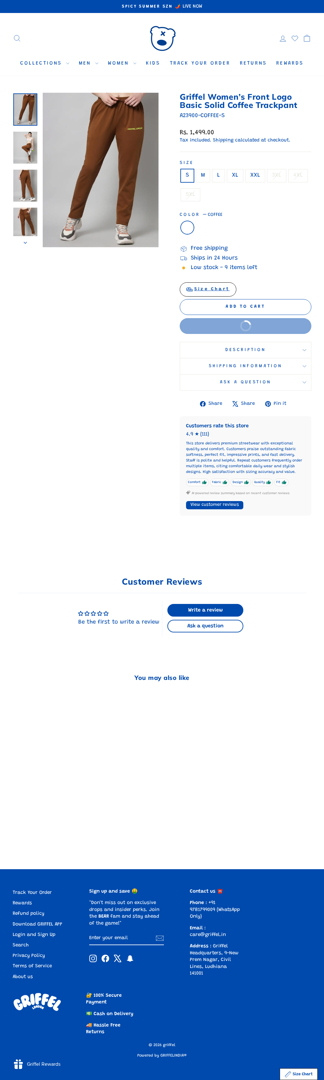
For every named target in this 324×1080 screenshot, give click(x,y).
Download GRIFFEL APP (37, 924)
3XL (276, 175)
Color (201, 214)
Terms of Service (32, 966)
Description (245, 350)
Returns (253, 63)
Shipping (223, 140)
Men (86, 63)
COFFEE (187, 227)
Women (120, 63)
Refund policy (28, 913)
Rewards (289, 63)
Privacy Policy (29, 955)
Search (21, 945)
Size (187, 162)
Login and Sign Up (34, 934)
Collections (42, 63)
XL (235, 175)
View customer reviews (214, 505)
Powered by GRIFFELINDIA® (162, 1056)
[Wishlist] (295, 38)
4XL (298, 175)
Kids (153, 63)
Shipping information (245, 366)
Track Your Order (200, 63)
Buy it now (221, 329)
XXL (255, 175)
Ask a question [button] (205, 626)
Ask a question (245, 382)
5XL (190, 195)
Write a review (205, 610)
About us (23, 977)
